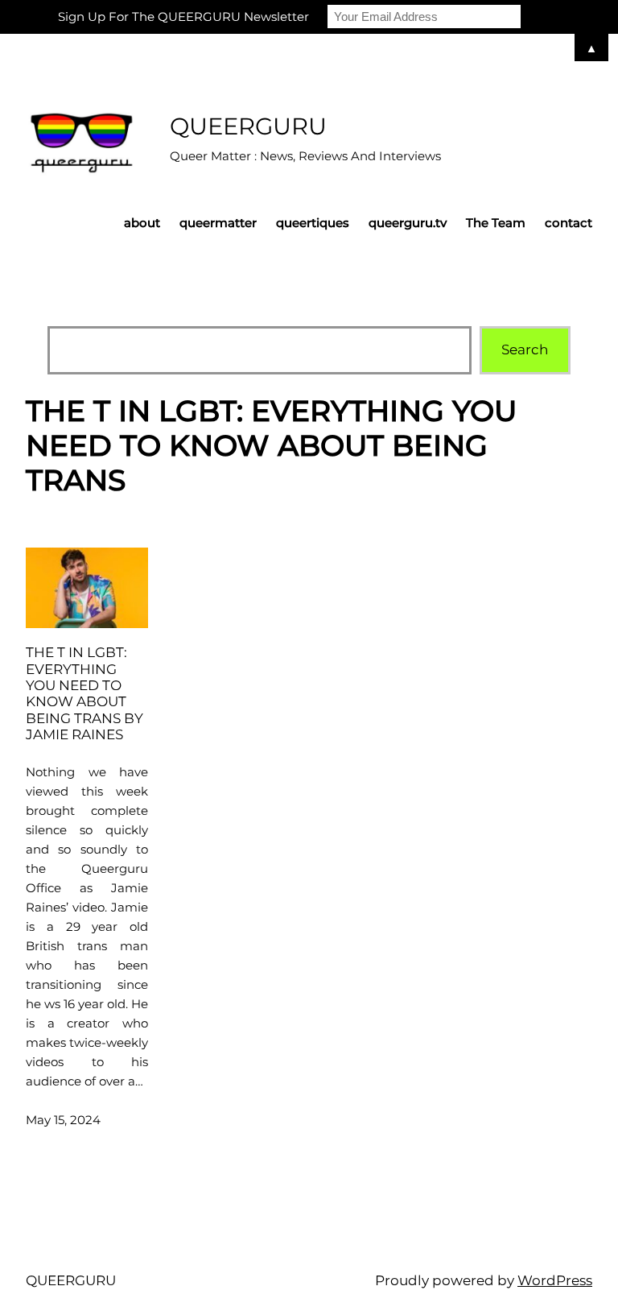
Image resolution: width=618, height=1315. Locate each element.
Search (524, 349)
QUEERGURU (248, 126)
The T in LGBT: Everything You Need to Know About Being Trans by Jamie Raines (84, 693)
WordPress (554, 1280)
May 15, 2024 (63, 1119)
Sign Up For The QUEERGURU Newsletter (183, 16)
